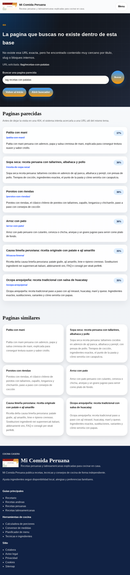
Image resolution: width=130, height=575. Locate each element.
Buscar (117, 77)
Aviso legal (11, 554)
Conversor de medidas (18, 528)
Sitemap (10, 566)
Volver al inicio (14, 92)
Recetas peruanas (15, 506)
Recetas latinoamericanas (20, 510)
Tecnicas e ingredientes (18, 536)
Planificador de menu (17, 532)
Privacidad (11, 558)
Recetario (10, 498)
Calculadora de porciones (19, 524)
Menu (121, 6)
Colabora (10, 549)
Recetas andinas (14, 502)
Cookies (10, 562)
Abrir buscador (41, 92)
